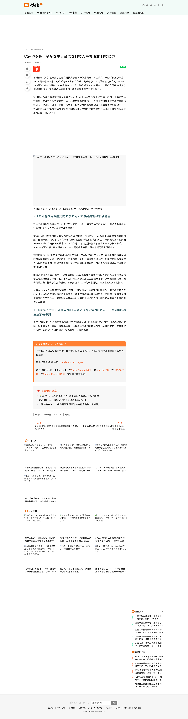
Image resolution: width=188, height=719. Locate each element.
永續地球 (98, 12)
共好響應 (111, 12)
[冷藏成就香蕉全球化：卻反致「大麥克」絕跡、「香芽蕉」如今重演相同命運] (40, 455)
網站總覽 (137, 708)
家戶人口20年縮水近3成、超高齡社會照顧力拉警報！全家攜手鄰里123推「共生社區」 (110, 469)
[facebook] (143, 5)
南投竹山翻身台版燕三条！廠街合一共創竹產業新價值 (75, 570)
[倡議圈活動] (163, 652)
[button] (162, 5)
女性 (68, 414)
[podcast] (151, 5)
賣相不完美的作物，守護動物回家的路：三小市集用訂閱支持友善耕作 (75, 539)
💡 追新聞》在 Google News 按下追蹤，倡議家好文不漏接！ (70, 395)
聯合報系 (109, 708)
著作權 (89, 708)
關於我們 (127, 708)
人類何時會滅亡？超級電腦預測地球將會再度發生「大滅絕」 (70, 404)
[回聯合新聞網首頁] (26, 5)
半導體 (48, 414)
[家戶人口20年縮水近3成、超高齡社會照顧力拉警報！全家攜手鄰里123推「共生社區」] (111, 455)
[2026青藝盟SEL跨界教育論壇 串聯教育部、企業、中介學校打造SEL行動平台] (111, 525)
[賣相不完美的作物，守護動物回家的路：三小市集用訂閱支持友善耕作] (76, 525)
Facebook (65, 362)
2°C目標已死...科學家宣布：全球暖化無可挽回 (62, 400)
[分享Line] (27, 75)
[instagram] (147, 5)
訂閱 (114, 703)
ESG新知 (73, 12)
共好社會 (85, 12)
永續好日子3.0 (44, 12)
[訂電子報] (155, 5)
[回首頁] (33, 5)
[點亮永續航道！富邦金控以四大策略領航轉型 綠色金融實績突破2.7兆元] (76, 455)
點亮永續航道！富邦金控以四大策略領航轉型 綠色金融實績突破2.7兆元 (75, 469)
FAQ (58, 708)
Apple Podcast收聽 (81, 370)
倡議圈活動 (138, 12)
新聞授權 (72, 708)
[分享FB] (27, 68)
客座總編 (29, 12)
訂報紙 (118, 708)
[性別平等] (36, 69)
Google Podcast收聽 (54, 373)
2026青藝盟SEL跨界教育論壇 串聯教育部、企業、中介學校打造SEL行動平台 (110, 539)
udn (26, 49)
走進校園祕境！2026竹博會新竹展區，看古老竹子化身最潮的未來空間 (110, 570)
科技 (38, 414)
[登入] (159, 5)
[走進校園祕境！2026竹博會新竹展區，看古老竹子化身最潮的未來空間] (111, 556)
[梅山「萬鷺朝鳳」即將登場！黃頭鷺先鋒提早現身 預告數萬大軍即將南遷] (40, 485)
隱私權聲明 (98, 708)
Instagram (78, 362)
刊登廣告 (50, 708)
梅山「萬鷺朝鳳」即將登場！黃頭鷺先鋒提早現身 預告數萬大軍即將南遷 (40, 500)
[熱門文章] (163, 611)
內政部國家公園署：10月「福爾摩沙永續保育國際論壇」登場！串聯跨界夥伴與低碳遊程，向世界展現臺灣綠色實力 (40, 570)
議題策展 (124, 12)
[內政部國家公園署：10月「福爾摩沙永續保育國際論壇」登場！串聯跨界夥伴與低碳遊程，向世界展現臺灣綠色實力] (40, 556)
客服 (63, 708)
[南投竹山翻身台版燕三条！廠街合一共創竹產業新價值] (76, 556)
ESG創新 (60, 12)
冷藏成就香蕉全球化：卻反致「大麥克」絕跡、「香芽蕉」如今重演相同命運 (40, 469)
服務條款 (82, 708)
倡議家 (31, 49)
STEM (58, 414)
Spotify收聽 (102, 370)
